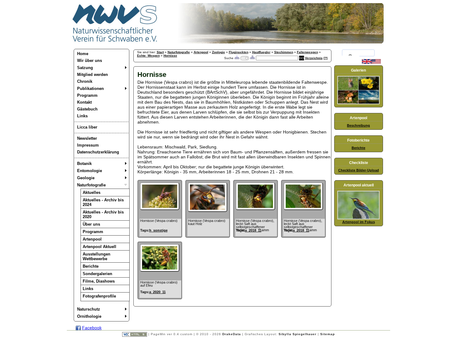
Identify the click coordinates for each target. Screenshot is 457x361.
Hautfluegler (261, 52)
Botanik (84, 163)
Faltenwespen (307, 52)
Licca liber (87, 127)
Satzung (85, 67)
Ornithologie (89, 316)
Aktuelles (91, 192)
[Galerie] (358, 103)
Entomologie (89, 170)
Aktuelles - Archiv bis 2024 (103, 202)
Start (160, 52)
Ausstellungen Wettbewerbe (96, 256)
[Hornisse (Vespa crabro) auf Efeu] (159, 270)
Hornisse (170, 55)
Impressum (88, 145)
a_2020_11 (157, 292)
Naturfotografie (91, 185)
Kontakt (84, 102)
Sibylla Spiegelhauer (297, 334)
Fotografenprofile (99, 296)
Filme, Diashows (99, 281)
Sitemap (327, 334)
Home (82, 53)
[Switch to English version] (371, 62)
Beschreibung (358, 125)
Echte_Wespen (148, 55)
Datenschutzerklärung (98, 152)
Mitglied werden (92, 74)
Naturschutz (88, 309)
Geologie (86, 178)
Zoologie (218, 52)
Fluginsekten (238, 52)
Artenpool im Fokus (358, 222)
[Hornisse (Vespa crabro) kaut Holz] (207, 210)
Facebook (92, 327)
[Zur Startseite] (115, 42)
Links (82, 116)
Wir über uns (89, 60)
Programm (87, 95)
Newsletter (87, 138)
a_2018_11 (253, 230)
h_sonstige (158, 230)
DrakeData (231, 334)
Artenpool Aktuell (99, 246)
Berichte (91, 266)
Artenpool (92, 239)
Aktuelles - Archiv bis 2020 (103, 214)
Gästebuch (87, 109)
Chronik (84, 81)
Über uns (91, 224)
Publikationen (90, 88)
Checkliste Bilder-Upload (358, 170)
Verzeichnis (314, 58)
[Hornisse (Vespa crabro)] (159, 208)
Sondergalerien (97, 273)
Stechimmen (283, 52)
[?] (325, 58)
